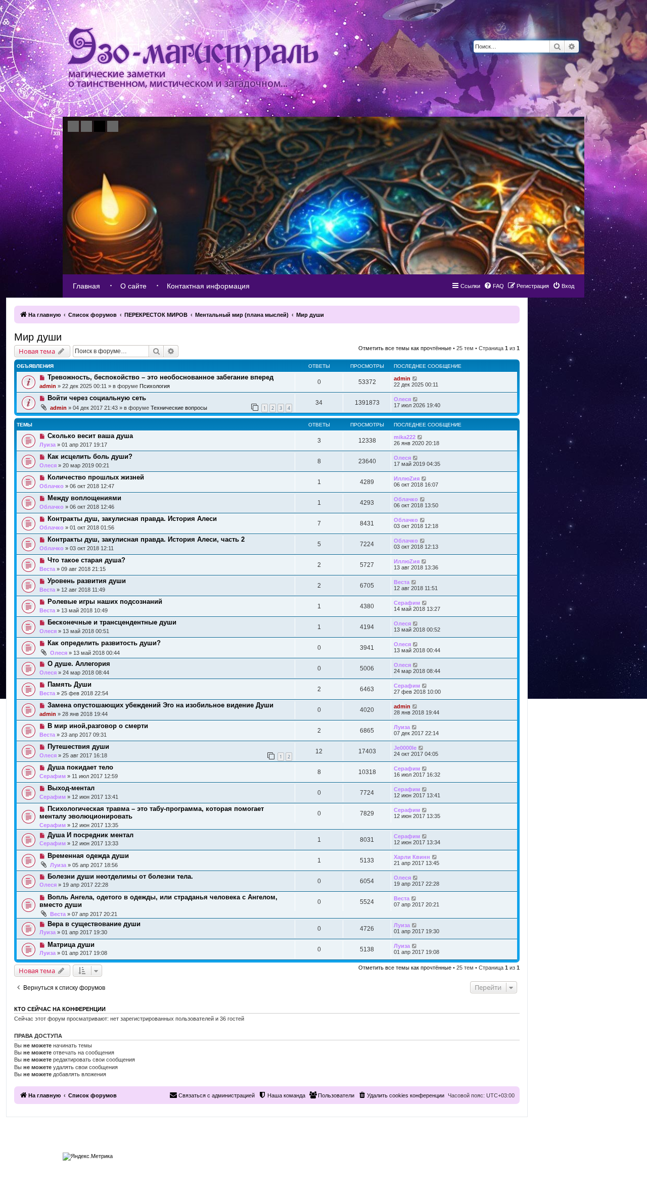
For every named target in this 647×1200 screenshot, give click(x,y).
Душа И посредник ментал (90, 835)
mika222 (404, 437)
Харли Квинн (412, 857)
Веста (47, 569)
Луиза (47, 445)
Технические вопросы (179, 408)
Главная (86, 286)
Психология (155, 386)
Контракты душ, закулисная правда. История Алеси (132, 518)
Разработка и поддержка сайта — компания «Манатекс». (526, 1154)
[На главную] (193, 58)
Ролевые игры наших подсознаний (105, 601)
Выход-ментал (71, 788)
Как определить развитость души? (104, 643)
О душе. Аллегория (79, 663)
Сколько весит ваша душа (90, 436)
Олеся (402, 399)
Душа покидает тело (80, 767)
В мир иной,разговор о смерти (98, 726)
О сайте (133, 286)
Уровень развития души (87, 581)
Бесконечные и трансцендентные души (112, 622)
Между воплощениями (84, 498)
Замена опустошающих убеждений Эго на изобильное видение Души (160, 705)
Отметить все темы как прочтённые (404, 348)
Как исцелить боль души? (90, 456)
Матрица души (71, 944)
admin (47, 386)
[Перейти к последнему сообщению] (415, 378)
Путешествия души (78, 746)
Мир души (38, 337)
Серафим (407, 603)
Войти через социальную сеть (97, 398)
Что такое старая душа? (86, 560)
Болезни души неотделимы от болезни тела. (120, 876)
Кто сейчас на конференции (60, 1009)
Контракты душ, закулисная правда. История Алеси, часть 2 (146, 539)
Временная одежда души (88, 855)
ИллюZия (407, 478)
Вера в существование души (94, 924)
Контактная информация (208, 286)
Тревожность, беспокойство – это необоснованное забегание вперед (160, 377)
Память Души (69, 684)
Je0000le (405, 748)
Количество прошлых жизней (96, 477)
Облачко (51, 486)
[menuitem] (563, 286)
